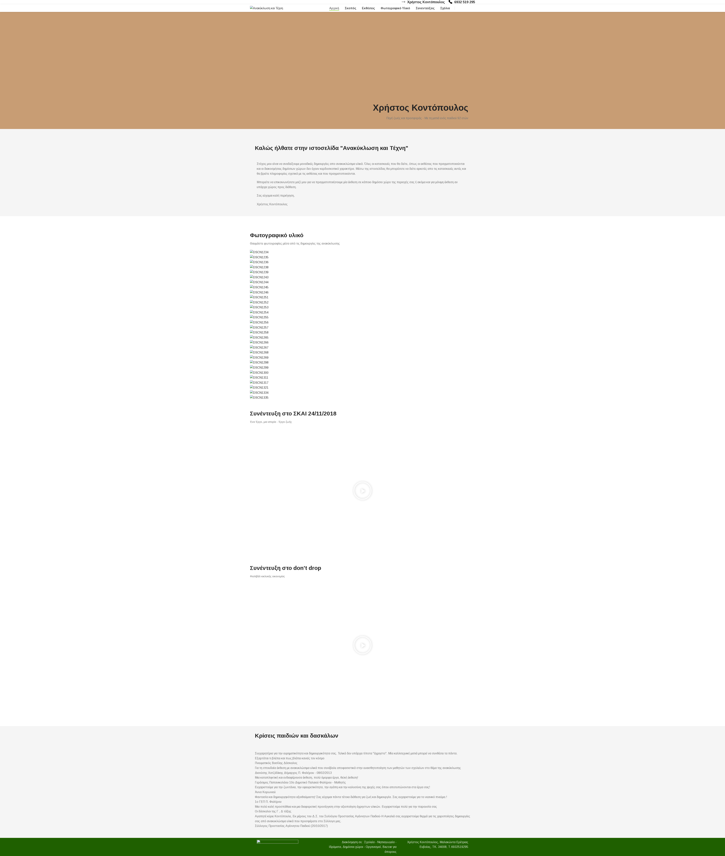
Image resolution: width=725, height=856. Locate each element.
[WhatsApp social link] (468, 8)
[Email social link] (464, 8)
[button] (362, 491)
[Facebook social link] (460, 8)
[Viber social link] (473, 8)
